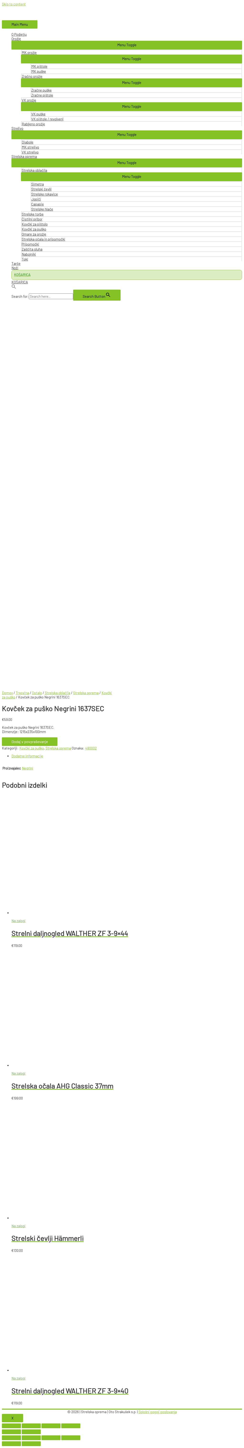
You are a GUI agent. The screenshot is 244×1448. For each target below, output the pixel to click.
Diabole (27, 142)
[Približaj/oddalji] (70, 1425)
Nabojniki (29, 254)
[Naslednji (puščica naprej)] (31, 1431)
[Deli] (31, 1425)
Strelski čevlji (41, 189)
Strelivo (17, 128)
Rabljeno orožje (33, 124)
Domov (7, 693)
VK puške (38, 114)
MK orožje (29, 52)
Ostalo (37, 693)
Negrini (27, 768)
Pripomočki (30, 244)
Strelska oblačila (34, 170)
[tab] (126, 756)
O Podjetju (19, 34)
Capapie (37, 204)
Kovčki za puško (34, 229)
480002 (91, 748)
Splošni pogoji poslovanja (157, 1412)
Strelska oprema (24, 156)
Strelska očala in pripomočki (43, 239)
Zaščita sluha (32, 249)
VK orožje (29, 100)
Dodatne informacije (27, 756)
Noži (14, 268)
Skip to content (14, 4)
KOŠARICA (19, 282)
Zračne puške (41, 90)
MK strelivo (30, 147)
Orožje (16, 38)
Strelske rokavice (44, 194)
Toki (25, 259)
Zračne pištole (42, 95)
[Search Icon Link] (126, 287)
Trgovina (22, 693)
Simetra (37, 184)
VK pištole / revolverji (47, 119)
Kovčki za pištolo (35, 224)
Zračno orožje (32, 76)
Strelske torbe (33, 214)
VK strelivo (30, 152)
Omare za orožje (34, 234)
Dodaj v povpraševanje (29, 741)
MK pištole (39, 66)
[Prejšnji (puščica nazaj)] (11, 1431)
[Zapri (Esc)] (11, 1425)
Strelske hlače (42, 209)
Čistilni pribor (32, 219)
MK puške (38, 71)
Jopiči (36, 199)
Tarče (15, 263)
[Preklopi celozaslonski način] (51, 1425)
